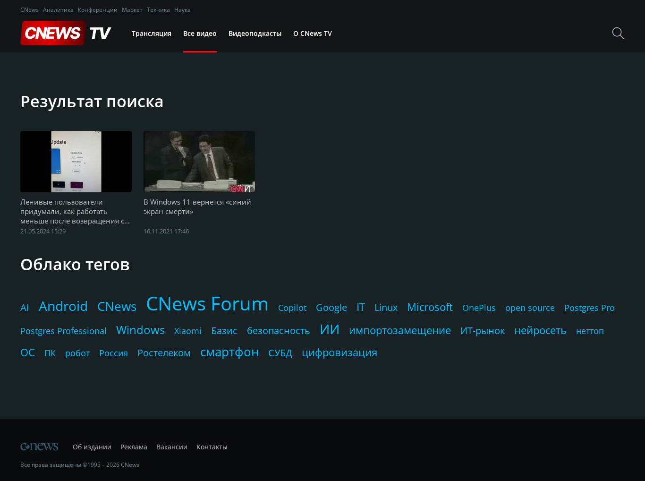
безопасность (278, 330)
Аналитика (58, 10)
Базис (224, 330)
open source (530, 307)
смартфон (229, 351)
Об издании (92, 446)
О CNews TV (312, 33)
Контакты (212, 446)
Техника (158, 10)
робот (77, 353)
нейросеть (540, 330)
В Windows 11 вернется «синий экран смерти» (197, 206)
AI (24, 307)
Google (331, 307)
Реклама (133, 446)
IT (360, 307)
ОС (27, 352)
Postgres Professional (63, 330)
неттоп (590, 330)
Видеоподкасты (255, 33)
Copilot (292, 307)
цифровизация (339, 352)
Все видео (200, 33)
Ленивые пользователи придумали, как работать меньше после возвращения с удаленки (72, 211)
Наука (182, 10)
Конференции (98, 10)
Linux (386, 307)
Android (63, 306)
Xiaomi (188, 330)
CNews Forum (207, 303)
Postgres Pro (589, 307)
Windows (140, 329)
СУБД (280, 352)
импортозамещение (400, 330)
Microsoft (430, 307)
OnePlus (479, 307)
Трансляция (151, 33)
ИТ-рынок (482, 330)
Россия (113, 353)
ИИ (329, 329)
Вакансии (171, 446)
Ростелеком (164, 352)
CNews (29, 10)
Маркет (132, 10)
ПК (50, 353)
